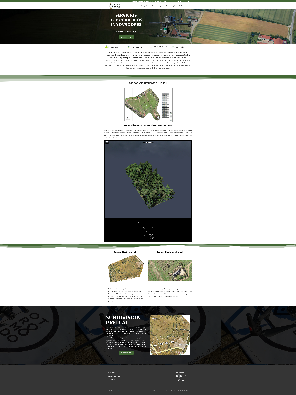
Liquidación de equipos (170, 6)
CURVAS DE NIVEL (137, 47)
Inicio (137, 6)
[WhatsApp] (183, 1)
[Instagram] (181, 1)
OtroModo (118, 390)
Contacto (182, 6)
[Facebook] (178, 1)
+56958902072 (133, 1)
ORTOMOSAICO (114, 47)
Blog (159, 6)
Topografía (144, 6)
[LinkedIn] (186, 1)
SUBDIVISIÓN (180, 47)
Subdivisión (153, 6)
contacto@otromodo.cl (160, 1)
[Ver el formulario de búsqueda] (188, 6)
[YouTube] (189, 1)
